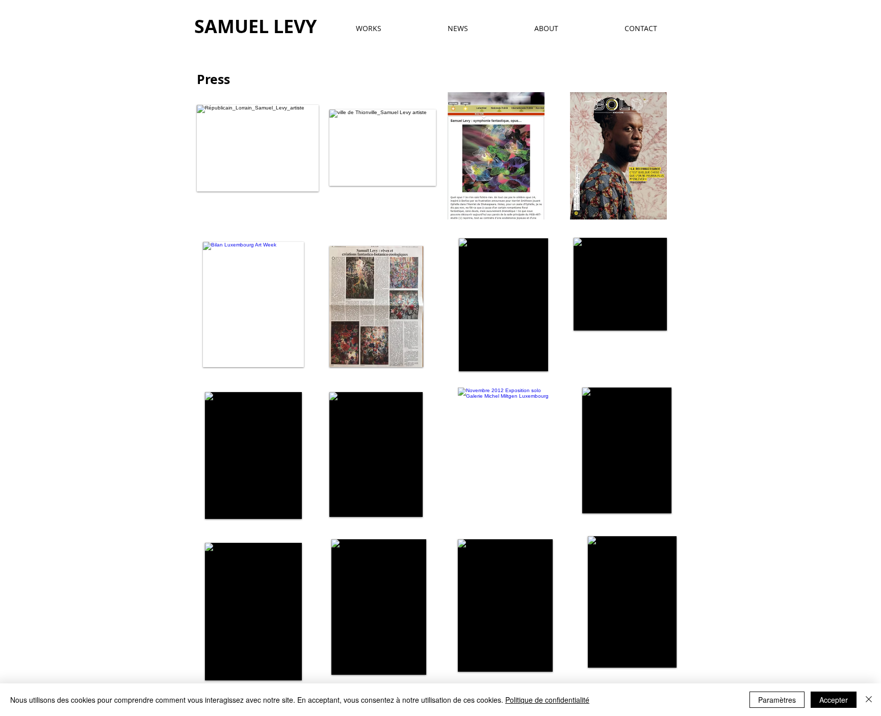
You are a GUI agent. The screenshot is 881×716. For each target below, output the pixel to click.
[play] (533, 356)
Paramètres (777, 700)
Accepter (833, 700)
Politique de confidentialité (547, 700)
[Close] (869, 700)
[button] (496, 155)
